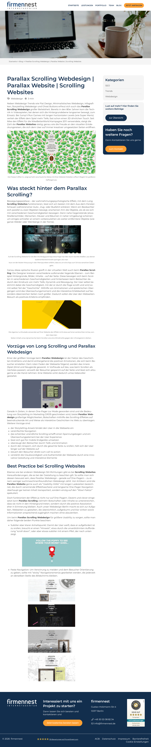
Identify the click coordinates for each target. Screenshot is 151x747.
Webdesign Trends (25, 103)
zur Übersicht (116, 118)
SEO (107, 85)
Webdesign (17, 98)
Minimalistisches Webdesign (68, 103)
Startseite (73, 5)
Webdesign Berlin (59, 506)
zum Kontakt (116, 149)
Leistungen (87, 5)
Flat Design (46, 103)
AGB (97, 739)
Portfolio (100, 5)
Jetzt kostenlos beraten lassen (63, 723)
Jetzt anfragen (134, 5)
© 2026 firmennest (12, 739)
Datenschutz (109, 739)
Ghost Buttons (50, 106)
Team (111, 5)
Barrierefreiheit (140, 739)
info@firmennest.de (104, 723)
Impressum (124, 739)
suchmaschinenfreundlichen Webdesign (43, 481)
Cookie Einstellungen (137, 741)
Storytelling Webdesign (24, 106)
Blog (119, 5)
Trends (109, 91)
